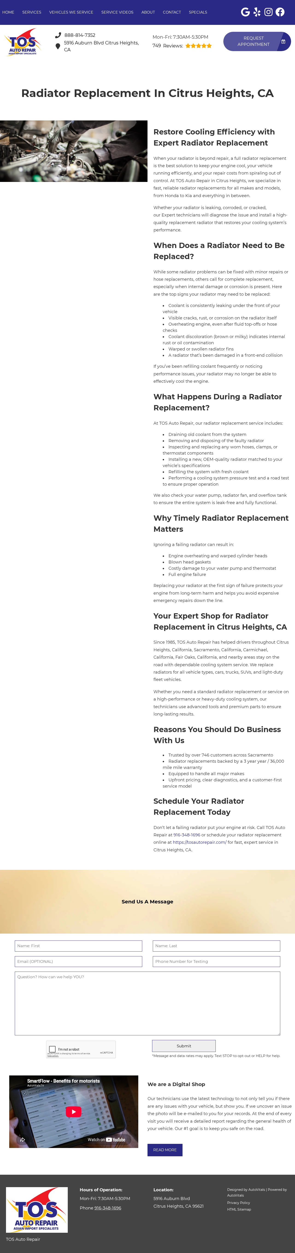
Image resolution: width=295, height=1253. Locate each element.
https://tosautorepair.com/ (200, 842)
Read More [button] (165, 1150)
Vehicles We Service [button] (71, 12)
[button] (245, 12)
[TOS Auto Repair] (23, 42)
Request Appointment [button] (253, 41)
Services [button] (31, 12)
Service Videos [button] (117, 12)
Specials (198, 12)
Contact (172, 12)
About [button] (148, 12)
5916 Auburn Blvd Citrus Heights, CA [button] (101, 46)
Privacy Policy (238, 1203)
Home (8, 12)
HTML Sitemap (239, 1209)
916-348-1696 (187, 835)
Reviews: (168, 46)
